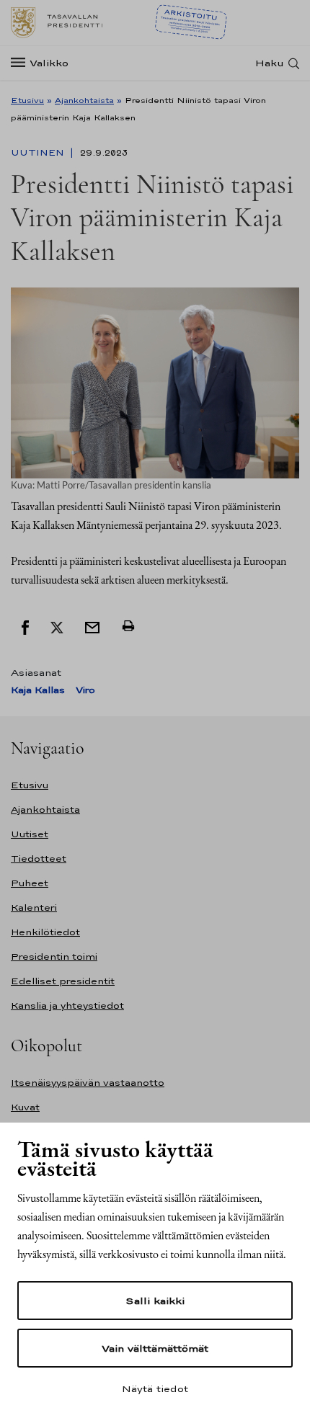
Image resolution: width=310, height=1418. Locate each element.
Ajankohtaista (84, 100)
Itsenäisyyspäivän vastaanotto (87, 1082)
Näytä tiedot (155, 1388)
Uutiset (29, 834)
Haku (269, 63)
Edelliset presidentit (63, 981)
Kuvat (25, 1107)
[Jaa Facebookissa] (25, 626)
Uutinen (39, 153)
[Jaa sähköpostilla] (92, 626)
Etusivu (27, 100)
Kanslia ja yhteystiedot (67, 1005)
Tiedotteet (38, 858)
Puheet (29, 883)
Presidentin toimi (54, 956)
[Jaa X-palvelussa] (57, 626)
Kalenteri (34, 907)
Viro (85, 690)
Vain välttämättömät (155, 1348)
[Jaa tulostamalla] (128, 626)
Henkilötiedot (45, 932)
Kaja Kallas (38, 690)
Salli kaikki (155, 1300)
